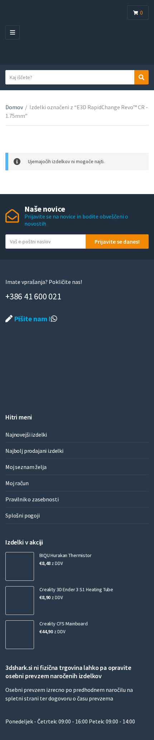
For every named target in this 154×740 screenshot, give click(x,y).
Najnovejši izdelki (26, 434)
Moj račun (17, 483)
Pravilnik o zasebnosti (31, 499)
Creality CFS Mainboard (63, 623)
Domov (14, 107)
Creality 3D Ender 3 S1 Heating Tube (76, 589)
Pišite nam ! (32, 318)
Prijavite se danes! (117, 241)
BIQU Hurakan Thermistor (65, 555)
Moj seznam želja (25, 466)
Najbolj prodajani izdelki (34, 450)
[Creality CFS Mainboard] (19, 634)
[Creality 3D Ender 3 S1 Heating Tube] (19, 600)
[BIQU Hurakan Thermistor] (19, 566)
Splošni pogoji (22, 515)
